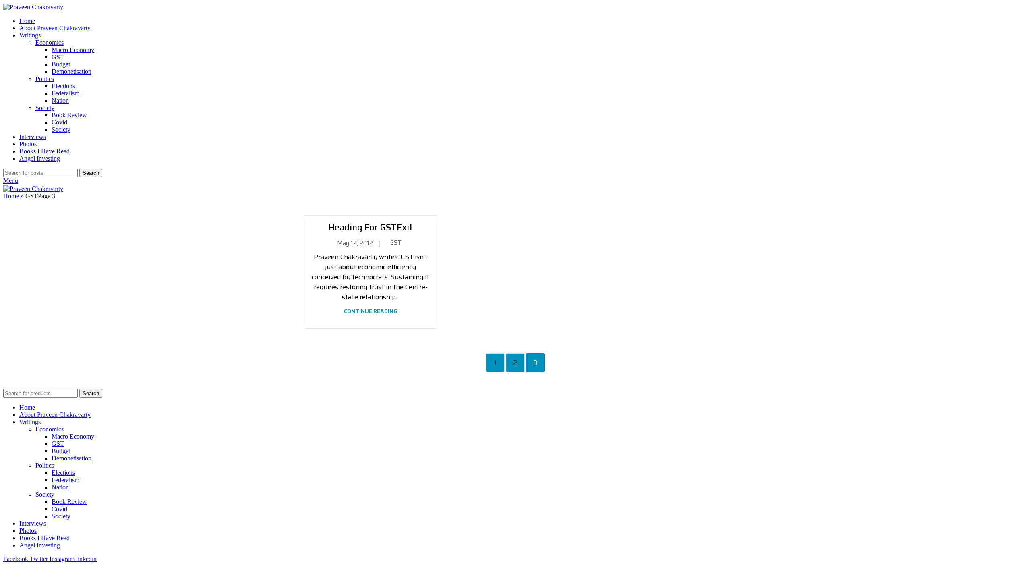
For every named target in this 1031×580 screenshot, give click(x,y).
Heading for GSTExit (370, 227)
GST (58, 57)
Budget (61, 64)
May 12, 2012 (355, 243)
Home (11, 196)
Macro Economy (73, 49)
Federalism (65, 93)
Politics (44, 78)
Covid (59, 122)
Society (44, 107)
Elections (63, 86)
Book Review (69, 115)
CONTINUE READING (370, 311)
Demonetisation (71, 71)
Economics (49, 42)
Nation (60, 100)
